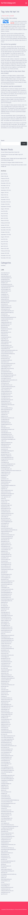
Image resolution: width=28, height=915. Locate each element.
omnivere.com (4, 292)
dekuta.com (3, 790)
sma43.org (3, 773)
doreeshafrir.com (5, 579)
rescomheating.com (5, 884)
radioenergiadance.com (6, 342)
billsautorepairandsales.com (7, 833)
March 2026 (4, 176)
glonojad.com (4, 572)
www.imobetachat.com (6, 719)
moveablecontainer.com (6, 360)
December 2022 (4, 255)
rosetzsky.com (4, 571)
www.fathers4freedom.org (7, 737)
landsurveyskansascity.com (7, 755)
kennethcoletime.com (6, 595)
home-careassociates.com (7, 490)
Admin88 (12, 15)
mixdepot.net (4, 793)
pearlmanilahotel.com (6, 332)
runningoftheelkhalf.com (6, 740)
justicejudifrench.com (6, 590)
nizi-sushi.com (4, 604)
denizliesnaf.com (5, 683)
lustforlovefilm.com (5, 559)
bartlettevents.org (5, 358)
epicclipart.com (4, 330)
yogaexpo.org (4, 488)
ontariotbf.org (4, 314)
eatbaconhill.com (5, 299)
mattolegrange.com (5, 614)
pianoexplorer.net (5, 805)
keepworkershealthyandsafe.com (8, 317)
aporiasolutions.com (5, 701)
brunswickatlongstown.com (7, 599)
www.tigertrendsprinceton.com (8, 735)
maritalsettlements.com (6, 627)
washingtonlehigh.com (6, 783)
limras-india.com (4, 274)
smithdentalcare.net (5, 889)
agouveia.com (4, 872)
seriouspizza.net (4, 689)
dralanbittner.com (5, 421)
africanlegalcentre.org (6, 564)
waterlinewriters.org (5, 707)
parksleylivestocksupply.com (7, 493)
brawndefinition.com (5, 546)
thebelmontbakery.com (6, 307)
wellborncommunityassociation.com (9, 350)
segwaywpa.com (4, 702)
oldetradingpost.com (6, 366)
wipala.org (3, 498)
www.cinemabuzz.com (6, 791)
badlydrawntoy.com (5, 722)
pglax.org (3, 633)
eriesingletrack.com (5, 427)
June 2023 (3, 241)
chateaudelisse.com (5, 348)
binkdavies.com (4, 551)
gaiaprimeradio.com (5, 607)
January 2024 (4, 225)
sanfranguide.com (5, 523)
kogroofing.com (4, 338)
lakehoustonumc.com (6, 724)
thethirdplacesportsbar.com (7, 811)
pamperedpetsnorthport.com (7, 429)
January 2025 (4, 197)
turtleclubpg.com (8, 2)
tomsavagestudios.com (6, 469)
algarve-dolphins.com (6, 620)
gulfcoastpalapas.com (6, 704)
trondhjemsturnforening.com (7, 828)
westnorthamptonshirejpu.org (8, 353)
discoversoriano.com (5, 518)
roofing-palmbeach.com (6, 391)
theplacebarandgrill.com (6, 670)
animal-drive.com (5, 694)
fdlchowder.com (4, 765)
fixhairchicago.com (5, 681)
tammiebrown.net (5, 609)
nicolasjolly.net (4, 561)
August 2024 (4, 209)
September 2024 (5, 206)
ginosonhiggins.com (5, 623)
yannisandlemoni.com (6, 422)
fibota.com (3, 821)
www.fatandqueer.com (6, 752)
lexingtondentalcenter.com (7, 459)
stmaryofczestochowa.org (7, 589)
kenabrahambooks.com (6, 554)
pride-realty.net (4, 851)
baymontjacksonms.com (6, 630)
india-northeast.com (5, 389)
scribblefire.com (4, 487)
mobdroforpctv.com (5, 510)
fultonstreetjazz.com (6, 357)
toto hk (12, 23)
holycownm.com (4, 653)
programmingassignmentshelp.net (8, 300)
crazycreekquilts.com (6, 549)
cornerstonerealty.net (6, 798)
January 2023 (4, 253)
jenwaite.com (4, 859)
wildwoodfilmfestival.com (7, 352)
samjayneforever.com (6, 839)
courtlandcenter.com (5, 663)
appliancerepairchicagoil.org (7, 312)
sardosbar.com (4, 414)
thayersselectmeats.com (6, 699)
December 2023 (4, 227)
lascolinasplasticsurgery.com (7, 770)
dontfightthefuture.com (6, 393)
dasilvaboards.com (5, 539)
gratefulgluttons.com (6, 508)
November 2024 (4, 202)
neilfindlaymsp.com (5, 665)
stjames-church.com (5, 576)
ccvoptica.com (4, 782)
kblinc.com (3, 426)
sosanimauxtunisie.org (6, 337)
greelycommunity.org (6, 567)
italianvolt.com (4, 416)
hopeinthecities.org (5, 506)
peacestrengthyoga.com (6, 744)
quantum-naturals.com (6, 834)
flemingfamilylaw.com (6, 866)
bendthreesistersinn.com (6, 642)
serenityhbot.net (5, 729)
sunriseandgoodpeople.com (7, 638)
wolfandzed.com (5, 788)
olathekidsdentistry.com (6, 434)
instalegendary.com (5, 315)
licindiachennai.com (5, 279)
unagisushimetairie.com (6, 322)
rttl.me (2, 882)
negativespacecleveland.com (7, 635)
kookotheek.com (5, 343)
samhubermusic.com (5, 892)
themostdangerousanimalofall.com (9, 530)
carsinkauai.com (4, 846)
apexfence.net (4, 894)
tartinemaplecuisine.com (6, 600)
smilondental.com (5, 445)
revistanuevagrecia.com (6, 574)
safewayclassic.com (5, 309)
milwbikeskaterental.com (7, 628)
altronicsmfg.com (5, 297)
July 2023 (3, 239)
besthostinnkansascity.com (7, 887)
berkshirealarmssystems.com (7, 417)
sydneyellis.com (4, 460)
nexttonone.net (4, 727)
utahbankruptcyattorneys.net (7, 404)
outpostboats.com (5, 503)
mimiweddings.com (5, 885)
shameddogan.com (5, 709)
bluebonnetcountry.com (6, 329)
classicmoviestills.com (6, 515)
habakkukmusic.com (5, 726)
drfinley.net (3, 864)
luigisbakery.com (4, 785)
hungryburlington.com (6, 597)
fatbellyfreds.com (5, 816)
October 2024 (4, 204)
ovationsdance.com (5, 473)
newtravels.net (4, 304)
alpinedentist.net (5, 340)
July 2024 (3, 211)
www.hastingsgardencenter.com (8, 803)
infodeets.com (4, 282)
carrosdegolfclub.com (6, 378)
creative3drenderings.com (7, 712)
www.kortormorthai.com (6, 750)
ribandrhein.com (4, 475)
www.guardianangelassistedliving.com (9, 826)
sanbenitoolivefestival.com (7, 513)
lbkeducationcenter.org (6, 480)
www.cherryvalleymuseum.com (8, 363)
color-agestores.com (6, 497)
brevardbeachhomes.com (6, 385)
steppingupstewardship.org (7, 780)
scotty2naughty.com (5, 577)
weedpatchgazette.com (6, 424)
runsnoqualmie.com (5, 760)
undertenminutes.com (6, 291)
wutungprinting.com (5, 625)
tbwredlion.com (4, 831)
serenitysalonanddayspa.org (7, 286)
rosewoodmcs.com (5, 795)
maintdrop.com (4, 333)
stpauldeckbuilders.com (6, 757)
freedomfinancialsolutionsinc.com (8, 745)
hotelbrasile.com (5, 355)
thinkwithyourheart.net (6, 403)
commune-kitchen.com (6, 556)
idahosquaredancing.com (6, 409)
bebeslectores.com (5, 370)
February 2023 (4, 251)
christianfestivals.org (6, 617)
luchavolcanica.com (5, 651)
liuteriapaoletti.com (5, 637)
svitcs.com (3, 688)
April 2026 (3, 174)
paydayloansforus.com (6, 305)
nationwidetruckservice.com (7, 655)
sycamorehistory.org (5, 796)
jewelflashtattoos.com (6, 324)
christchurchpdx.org (5, 553)
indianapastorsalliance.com (7, 676)
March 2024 (4, 220)
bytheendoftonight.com (6, 505)
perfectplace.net (5, 483)
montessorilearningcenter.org (7, 836)
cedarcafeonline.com (5, 287)
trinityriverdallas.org (5, 482)
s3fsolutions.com (5, 383)
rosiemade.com (4, 431)
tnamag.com (4, 696)
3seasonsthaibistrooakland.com (8, 485)
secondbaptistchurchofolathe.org (8, 874)
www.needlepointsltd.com (7, 767)
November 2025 (4, 185)
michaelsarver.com (5, 452)
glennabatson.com (5, 541)
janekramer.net (4, 602)
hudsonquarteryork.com (6, 819)
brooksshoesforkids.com (6, 698)
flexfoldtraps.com (5, 747)
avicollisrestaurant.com (6, 666)
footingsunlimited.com (6, 759)
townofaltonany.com (6, 632)
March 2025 (4, 195)
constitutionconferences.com (7, 684)
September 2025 (5, 190)
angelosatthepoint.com (6, 674)
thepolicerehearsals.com (6, 531)
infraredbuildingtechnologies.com (8, 375)
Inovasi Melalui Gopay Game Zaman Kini (10, 152)
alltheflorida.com (5, 843)
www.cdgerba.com (5, 823)
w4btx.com (3, 441)
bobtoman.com (4, 335)
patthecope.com (4, 686)
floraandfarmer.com (5, 381)
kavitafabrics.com (5, 650)
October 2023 (4, 232)
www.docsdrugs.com (5, 762)
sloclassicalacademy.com (6, 538)
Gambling (3, 265)
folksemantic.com (5, 413)
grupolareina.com (5, 361)
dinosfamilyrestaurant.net (7, 373)
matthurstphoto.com (6, 841)
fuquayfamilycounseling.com (7, 871)
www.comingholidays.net (6, 521)
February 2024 (4, 223)
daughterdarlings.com (6, 281)
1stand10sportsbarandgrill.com (8, 439)
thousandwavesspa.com (6, 661)
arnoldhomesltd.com (6, 394)
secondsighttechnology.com (7, 450)
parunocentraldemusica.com (7, 824)
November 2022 (4, 258)
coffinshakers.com (5, 587)
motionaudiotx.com (5, 880)
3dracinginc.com (4, 526)
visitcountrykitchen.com (6, 618)
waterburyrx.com (5, 671)
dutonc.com (3, 610)
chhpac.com (3, 877)
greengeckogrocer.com (6, 454)
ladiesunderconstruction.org (7, 368)
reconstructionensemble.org (7, 648)
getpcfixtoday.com (5, 325)
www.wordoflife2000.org (7, 408)
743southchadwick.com (6, 388)
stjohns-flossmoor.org (6, 643)
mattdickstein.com (5, 721)
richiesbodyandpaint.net (6, 277)
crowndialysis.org (5, 462)
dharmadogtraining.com (6, 879)
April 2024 (3, 218)
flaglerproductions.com (6, 544)
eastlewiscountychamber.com (8, 534)
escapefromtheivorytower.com (8, 386)
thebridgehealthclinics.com (7, 706)
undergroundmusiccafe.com (7, 890)
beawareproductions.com (6, 582)
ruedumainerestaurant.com (7, 569)
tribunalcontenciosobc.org (7, 536)
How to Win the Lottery (9, 18)
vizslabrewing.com (5, 419)
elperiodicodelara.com (6, 276)
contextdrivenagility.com (6, 584)
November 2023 (4, 230)
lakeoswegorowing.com (6, 869)
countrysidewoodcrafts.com (7, 310)
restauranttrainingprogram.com (8, 464)
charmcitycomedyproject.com (7, 581)
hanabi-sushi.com (5, 787)
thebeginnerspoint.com (6, 520)
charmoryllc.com (5, 525)
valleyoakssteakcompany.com (8, 678)
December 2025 (4, 183)
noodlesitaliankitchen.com (7, 319)
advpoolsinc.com (5, 673)
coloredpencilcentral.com (7, 396)
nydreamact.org (4, 320)
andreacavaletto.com (6, 492)
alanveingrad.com (5, 622)
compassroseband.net (6, 691)
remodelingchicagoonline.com (7, 775)
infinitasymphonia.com (6, 562)
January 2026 (4, 181)
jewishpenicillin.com (5, 467)
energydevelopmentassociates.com (9, 380)
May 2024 (3, 216)
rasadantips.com (4, 294)
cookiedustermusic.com (6, 646)
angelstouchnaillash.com (6, 442)
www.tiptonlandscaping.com (7, 778)
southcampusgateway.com (7, 347)
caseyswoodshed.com (6, 679)
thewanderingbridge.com (6, 592)
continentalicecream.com (7, 548)
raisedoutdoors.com (5, 401)
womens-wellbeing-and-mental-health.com (11, 470)
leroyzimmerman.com (6, 862)
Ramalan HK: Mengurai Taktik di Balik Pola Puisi (12, 162)
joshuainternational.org (6, 731)
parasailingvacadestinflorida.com (8, 849)
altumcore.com (4, 693)
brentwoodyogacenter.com (7, 777)
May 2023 (3, 244)
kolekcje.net (4, 477)
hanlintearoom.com (5, 856)
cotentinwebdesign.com (6, 365)
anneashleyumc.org (5, 754)
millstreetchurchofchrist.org (7, 847)
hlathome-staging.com (6, 455)
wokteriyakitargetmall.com (7, 457)
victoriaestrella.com (5, 660)
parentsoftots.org (5, 711)
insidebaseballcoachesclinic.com (8, 844)
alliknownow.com (5, 533)
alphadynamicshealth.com (7, 852)
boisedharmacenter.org (6, 495)
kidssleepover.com (5, 302)
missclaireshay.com (5, 272)
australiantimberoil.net (6, 371)
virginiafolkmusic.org (5, 472)
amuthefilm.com (5, 558)
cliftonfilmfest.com (5, 398)
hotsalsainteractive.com (6, 284)
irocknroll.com (4, 406)
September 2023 (5, 234)
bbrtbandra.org (4, 327)
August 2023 (4, 237)
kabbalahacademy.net (6, 444)
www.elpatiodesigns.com (6, 818)
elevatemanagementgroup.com (8, 861)
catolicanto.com (4, 478)
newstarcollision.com (6, 447)
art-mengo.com (4, 605)
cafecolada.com (4, 516)
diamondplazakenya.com (6, 829)
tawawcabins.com (5, 411)
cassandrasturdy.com (5, 511)
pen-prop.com (4, 734)
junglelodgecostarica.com (7, 615)
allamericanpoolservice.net (7, 465)
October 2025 (4, 188)
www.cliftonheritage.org (6, 772)
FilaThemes (24, 909)
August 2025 (4, 192)
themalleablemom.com (6, 594)
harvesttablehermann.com (7, 376)
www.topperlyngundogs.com (7, 739)
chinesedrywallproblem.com (7, 640)
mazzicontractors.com (6, 810)
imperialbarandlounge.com (7, 399)
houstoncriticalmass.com (6, 528)
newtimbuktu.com (5, 296)
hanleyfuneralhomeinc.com (7, 436)
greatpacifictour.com (5, 658)
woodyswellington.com (6, 815)
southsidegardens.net (6, 806)
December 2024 (4, 199)
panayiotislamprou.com (6, 345)
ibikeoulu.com (4, 586)
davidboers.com (4, 717)
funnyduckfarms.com (6, 857)
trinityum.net (4, 808)
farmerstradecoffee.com (6, 714)
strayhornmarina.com (6, 543)
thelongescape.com (5, 612)
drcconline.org (4, 668)
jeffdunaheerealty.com (6, 742)
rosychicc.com (4, 501)
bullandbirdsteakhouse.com (7, 768)
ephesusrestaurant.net (6, 813)
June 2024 (3, 213)
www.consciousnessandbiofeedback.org (10, 800)
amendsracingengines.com (7, 749)
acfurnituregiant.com (6, 289)
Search (2, 140)
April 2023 (3, 246)
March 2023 (4, 248)
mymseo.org (4, 875)
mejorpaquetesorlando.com (7, 437)
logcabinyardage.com (6, 716)
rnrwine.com (4, 867)
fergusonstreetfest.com (6, 838)
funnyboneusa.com (5, 645)
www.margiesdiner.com (6, 763)
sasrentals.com (4, 449)
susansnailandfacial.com (6, 732)
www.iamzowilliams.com (6, 801)
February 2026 (4, 178)
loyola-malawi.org (5, 500)
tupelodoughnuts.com (6, 432)
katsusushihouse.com (6, 566)
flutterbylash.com (5, 854)
